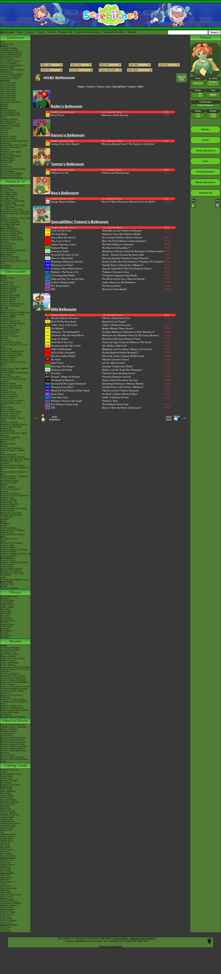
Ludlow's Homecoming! (63, 282)
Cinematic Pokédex (9, 119)
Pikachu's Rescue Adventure (13, 727)
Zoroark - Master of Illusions (13, 680)
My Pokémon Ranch (9, 480)
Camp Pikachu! (7, 733)
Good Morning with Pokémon (13, 250)
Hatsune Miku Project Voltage (13, 145)
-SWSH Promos (7, 864)
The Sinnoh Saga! (8, 203)
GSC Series (5, 614)
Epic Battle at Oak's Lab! (114, 345)
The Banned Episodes (10, 224)
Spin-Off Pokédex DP (9, 113)
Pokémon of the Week (10, 126)
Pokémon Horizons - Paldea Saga (15, 218)
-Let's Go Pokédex (8, 63)
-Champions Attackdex (10, 102)
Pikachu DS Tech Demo (11, 513)
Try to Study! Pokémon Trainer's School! (122, 237)
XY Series (4, 633)
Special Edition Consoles (11, 569)
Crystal (3, 526)
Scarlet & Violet (7, 282)
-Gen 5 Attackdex (8, 91)
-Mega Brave (6, 886)
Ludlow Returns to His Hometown (118, 282)
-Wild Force (5, 916)
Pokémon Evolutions (9, 235)
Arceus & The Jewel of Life (65, 254)
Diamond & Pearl (7, 444)
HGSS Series (6, 627)
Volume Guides (7, 607)
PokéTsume (5, 268)
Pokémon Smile (7, 327)
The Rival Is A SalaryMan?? (116, 248)
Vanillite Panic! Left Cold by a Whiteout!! (123, 265)
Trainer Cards (6, 776)
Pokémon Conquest (9, 422)
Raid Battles (5, 783)
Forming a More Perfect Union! (67, 268)
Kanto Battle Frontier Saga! (12, 201)
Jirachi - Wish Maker (9, 663)
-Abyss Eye (5, 875)
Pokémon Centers (8, 139)
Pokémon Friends (8, 291)
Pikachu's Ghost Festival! (11, 740)
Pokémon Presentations (11, 156)
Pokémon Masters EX (10, 297)
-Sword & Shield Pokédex (11, 65)
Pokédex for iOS (7, 440)
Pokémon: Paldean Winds (11, 240)
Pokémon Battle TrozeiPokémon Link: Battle (14, 374)
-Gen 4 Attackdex (8, 89)
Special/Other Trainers (124, 86)
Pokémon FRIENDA (9, 588)
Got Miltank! (57, 328)
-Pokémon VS (6, 923)
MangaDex (5, 599)
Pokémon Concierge (9, 257)
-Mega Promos (6, 860)
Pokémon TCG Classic (10, 785)
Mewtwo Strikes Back (10, 650)
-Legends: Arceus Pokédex (12, 70)
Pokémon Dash (7, 498)
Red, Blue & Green (8, 539)
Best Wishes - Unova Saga (12, 205)
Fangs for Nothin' (59, 338)
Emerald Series (7, 620)
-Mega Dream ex (7, 882)
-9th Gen (4, 130)
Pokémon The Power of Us (12, 708)
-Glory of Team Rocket (10, 895)
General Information (9, 596)
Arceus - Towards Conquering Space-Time (123, 254)
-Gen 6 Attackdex (8, 93)
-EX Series (5, 852)
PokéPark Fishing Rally (10, 515)
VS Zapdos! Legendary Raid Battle (119, 275)
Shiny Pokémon (7, 227)
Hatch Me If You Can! (62, 342)
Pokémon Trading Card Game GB (15, 554)
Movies (15, 641)
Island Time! (57, 363)
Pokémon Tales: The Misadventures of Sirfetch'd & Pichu (13, 261)
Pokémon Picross (8, 392)
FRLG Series (6, 618)
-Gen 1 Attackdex (8, 83)
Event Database (7, 171)
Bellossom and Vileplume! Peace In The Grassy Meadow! (130, 335)
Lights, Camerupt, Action (63, 244)
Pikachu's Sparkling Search (12, 749)
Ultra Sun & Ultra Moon (10, 343)
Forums (29, 32)
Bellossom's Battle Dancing (114, 115)
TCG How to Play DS (10, 437)
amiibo (3, 577)
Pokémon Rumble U (9, 416)
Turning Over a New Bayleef (64, 144)
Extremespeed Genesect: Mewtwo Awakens (123, 383)
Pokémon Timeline (8, 137)
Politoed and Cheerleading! (115, 173)
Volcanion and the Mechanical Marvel (13, 703)
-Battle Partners (7, 899)
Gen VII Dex (182, 77)
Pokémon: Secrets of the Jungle (66, 401)
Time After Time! (59, 397)
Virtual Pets (5, 575)
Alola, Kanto (57, 394)
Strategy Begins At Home (62, 201)
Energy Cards (6, 778)
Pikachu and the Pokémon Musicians (120, 390)
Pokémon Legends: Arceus (12, 315)
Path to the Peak (7, 244)
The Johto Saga (7, 196)
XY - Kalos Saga (7, 207)
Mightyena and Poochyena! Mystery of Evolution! (127, 349)
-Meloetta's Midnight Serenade (13, 689)
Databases (15, 37)
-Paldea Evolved (7, 836)
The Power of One (8, 652)
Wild (140, 86)
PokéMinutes (6, 246)
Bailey (81, 86)
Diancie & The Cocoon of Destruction (11, 696)
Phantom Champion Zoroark (116, 376)
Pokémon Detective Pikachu (13, 717)
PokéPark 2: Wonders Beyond (13, 424)
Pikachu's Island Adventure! (12, 742)
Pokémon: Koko (110, 401)
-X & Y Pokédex (7, 59)
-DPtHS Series (6, 849)
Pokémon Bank (7, 371)
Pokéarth (132, 32)
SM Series (4, 637)
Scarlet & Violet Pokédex (87, 32)
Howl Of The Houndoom (63, 321)
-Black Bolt (5, 806)
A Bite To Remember (61, 349)
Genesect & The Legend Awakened (68, 383)
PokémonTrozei (7, 511)
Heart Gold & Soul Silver (11, 448)
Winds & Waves (7, 278)
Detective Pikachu (8, 358)
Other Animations (8, 252)
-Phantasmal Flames (9, 802)
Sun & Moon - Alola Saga (11, 209)
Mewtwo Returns (8, 656)
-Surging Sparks (7, 817)
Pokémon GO (6, 293)
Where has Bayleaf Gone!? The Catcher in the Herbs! (128, 144)
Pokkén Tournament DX (11, 355)
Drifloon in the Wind (61, 369)
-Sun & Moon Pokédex (10, 61)
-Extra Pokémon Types (10, 774)
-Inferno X (4, 884)
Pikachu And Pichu (8, 729)
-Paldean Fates (7, 828)
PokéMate (4, 519)
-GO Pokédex (6, 72)
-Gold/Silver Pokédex (9, 50)
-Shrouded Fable (7, 821)
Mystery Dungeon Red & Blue (13, 508)
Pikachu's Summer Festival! (12, 738)
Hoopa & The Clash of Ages (12, 699)
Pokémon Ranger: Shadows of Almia (14, 473)
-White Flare (5, 808)
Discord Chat (6, 167)
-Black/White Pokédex (10, 57)
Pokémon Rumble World (11, 386)
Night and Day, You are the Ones (67, 279)
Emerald (4, 491)
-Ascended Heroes (8, 800)
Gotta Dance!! (6, 736)
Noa (108, 86)
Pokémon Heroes (8, 661)
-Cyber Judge (6, 918)
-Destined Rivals (7, 811)
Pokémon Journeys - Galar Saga (14, 212)
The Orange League (9, 194)
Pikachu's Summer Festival (115, 359)
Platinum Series (7, 624)
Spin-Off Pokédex (8, 111)
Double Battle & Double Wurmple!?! (120, 352)
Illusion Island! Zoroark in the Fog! (120, 380)
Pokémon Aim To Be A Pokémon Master (15, 215)
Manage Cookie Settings (143, 938)
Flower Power (57, 115)
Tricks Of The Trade (61, 230)
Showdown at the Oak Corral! (66, 345)
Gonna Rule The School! (63, 237)
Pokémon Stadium (8, 552)
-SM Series (5, 843)
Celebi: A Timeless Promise (115, 397)
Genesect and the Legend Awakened (11, 692)
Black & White (6, 407)
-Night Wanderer (7, 910)
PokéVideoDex (6, 248)
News (2, 42)
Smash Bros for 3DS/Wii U (12, 401)
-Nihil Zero (4, 880)
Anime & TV (15, 181)
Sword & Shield (7, 310)
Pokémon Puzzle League (11, 543)
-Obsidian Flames (8, 834)
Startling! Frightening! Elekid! (117, 366)
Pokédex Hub (65, 32)
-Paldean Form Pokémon (11, 177)
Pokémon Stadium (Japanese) (13, 549)
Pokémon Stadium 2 (9, 528)
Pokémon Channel (8, 500)
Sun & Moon (5, 340)
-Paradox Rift (6, 830)
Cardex (3, 117)
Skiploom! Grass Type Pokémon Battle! (121, 234)
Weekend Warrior (59, 248)
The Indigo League (8, 192)
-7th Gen (4, 134)
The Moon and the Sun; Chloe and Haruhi (123, 279)
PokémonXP (5, 143)
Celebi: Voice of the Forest (12, 658)
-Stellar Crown (6, 819)
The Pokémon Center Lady (64, 404)
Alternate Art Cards (8, 780)
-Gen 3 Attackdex (8, 87)
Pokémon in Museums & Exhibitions (11, 148)
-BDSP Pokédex (7, 68)
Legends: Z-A (6, 284)
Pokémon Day (6, 154)
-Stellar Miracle (7, 908)
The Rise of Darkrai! (9, 674)
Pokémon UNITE (8, 299)
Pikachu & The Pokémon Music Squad (14, 760)
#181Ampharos (54, 418)
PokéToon (4, 242)
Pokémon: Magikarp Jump (12, 351)
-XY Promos (5, 869)
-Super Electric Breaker (10, 903)
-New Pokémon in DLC (10, 175)
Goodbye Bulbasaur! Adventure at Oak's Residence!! (128, 332)
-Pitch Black (5, 793)
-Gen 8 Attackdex (8, 98)
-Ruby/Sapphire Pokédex (11, 53)
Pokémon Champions (9, 287)
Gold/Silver (5, 524)
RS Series (4, 616)
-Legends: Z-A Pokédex (10, 76)
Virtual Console (7, 567)
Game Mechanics (8, 121)
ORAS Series (6, 635)
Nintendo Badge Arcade (10, 403)
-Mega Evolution (7, 804)
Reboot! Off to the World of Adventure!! (122, 407)
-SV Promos (5, 862)
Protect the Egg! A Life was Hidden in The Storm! (127, 342)
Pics (167, 115)
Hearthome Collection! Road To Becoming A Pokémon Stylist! (133, 251)
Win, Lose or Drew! (61, 241)
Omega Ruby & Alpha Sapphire (14, 368)
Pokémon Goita (7, 584)
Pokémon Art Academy (10, 377)
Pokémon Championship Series (14, 141)
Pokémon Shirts (7, 160)
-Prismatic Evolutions (9, 815)
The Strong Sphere (60, 285)
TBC (53, 289)
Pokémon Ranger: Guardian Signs (12, 451)
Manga (15, 592)
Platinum (4, 446)
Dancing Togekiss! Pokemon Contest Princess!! (125, 258)
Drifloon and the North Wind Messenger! (122, 369)
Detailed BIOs (6, 603)
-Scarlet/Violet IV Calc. (10, 124)
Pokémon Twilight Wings (11, 233)
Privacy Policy (120, 938)
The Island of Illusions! (62, 380)
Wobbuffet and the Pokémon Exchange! (122, 230)
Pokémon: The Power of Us (65, 272)
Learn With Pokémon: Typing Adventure (13, 434)
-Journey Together (8, 813)
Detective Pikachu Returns (12, 304)
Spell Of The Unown (9, 654)
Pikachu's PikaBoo (8, 731)
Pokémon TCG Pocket (10, 306)
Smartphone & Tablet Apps (12, 573)
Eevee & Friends (7, 755)
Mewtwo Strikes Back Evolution (14, 710)
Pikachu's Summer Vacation (12, 725)
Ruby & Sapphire (7, 487)
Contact (40, 32)
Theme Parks (6, 162)
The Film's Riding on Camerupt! (118, 244)
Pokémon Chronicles (9, 220)
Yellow (3, 541)
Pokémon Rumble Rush (11, 353)
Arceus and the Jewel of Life (13, 678)
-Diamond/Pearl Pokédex (11, 55)
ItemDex (4, 104)
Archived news (6, 44)
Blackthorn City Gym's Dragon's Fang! (121, 338)
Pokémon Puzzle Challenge (12, 530)
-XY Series (5, 845)
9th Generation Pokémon (11, 173)
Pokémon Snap (7, 545)
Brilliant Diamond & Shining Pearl (15, 312)
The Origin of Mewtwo (10, 648)
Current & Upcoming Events (12, 169)
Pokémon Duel (6, 399)
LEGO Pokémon (7, 158)
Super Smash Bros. (9, 556)
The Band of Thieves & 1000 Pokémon (13, 380)
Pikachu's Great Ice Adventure (14, 746)
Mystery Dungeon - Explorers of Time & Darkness (14, 477)
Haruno (90, 86)
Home (19, 32)
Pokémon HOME (7, 317)
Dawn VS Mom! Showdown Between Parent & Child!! (128, 201)
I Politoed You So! (59, 173)
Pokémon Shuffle (8, 383)
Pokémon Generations (10, 231)
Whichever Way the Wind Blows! (67, 335)
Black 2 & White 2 (8, 409)
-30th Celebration (8, 791)
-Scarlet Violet (6, 839)
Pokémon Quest (7, 360)
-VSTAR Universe (8, 920)
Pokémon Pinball (7, 547)
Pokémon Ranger (8, 506)
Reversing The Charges (62, 366)
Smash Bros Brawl (8, 483)
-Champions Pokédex (9, 78)
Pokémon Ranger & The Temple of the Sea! (14, 670)
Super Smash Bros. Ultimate (13, 362)
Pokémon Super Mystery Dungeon (11, 389)
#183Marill (168, 418)
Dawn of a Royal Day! (62, 258)
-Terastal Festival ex (9, 901)
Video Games (15, 271)
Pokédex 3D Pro (7, 431)
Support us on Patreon (110, 946)
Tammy (100, 86)
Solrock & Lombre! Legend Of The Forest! (123, 356)
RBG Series (5, 609)
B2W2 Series (6, 631)
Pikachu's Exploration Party (116, 318)
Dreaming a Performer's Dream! (67, 261)
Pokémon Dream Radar (10, 412)
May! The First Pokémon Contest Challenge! (124, 241)
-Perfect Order (6, 798)
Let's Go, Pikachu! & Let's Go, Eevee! (14, 346)
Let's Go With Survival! (113, 363)
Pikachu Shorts (15, 721)
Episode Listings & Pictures (12, 186)
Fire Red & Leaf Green (10, 489)
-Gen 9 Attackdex (8, 100)
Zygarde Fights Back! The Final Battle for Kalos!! (127, 268)
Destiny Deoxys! (7, 665)
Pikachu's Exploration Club (12, 744)
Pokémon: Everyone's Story (115, 272)
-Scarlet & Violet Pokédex (11, 74)
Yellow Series (6, 611)
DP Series (4, 622)
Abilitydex (4, 109)
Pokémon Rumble (8, 455)
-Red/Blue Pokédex (8, 48)
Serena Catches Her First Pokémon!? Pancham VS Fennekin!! (133, 261)
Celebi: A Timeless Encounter (116, 325)
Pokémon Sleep (7, 302)
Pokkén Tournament (9, 396)
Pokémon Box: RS (8, 502)
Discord (51, 32)
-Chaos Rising (6, 795)
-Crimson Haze (7, 914)
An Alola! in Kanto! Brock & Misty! (120, 394)
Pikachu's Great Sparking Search (118, 373)
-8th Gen (4, 132)
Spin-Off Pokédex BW (10, 115)
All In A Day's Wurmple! (63, 352)
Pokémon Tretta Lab (9, 414)
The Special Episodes (10, 222)
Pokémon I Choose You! (11, 706)
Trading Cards (15, 765)
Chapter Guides (7, 605)
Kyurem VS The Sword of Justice (15, 686)
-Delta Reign (5, 789)
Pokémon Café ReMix (10, 295)
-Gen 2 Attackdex (8, 85)
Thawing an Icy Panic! (62, 265)
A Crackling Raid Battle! (63, 275)
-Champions (5, 128)
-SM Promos (5, 867)
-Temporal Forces (8, 826)
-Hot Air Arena (6, 897)
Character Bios (7, 190)
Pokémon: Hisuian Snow (11, 237)
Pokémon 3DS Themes (10, 571)
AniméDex (4, 188)
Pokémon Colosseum (9, 493)
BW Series (5, 629)
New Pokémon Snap (9, 332)
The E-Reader (6, 517)
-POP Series (5, 871)
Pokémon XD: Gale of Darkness (14, 496)
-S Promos (5, 929)
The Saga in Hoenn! (9, 199)
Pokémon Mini (6, 532)
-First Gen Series (8, 856)
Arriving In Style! (60, 251)
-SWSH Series (6, 841)
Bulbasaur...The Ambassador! (65, 332)
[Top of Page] (209, 941)
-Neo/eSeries (6, 854)
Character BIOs (7, 601)
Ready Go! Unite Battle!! (114, 289)
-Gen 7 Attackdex (8, 96)
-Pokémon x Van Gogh (10, 152)
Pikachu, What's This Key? (12, 757)
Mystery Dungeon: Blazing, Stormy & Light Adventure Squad (15, 458)
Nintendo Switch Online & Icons (14, 580)
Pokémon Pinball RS (9, 504)
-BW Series (5, 847)
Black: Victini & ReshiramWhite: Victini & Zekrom (14, 683)
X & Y (2, 366)
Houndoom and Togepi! (114, 321)
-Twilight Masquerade (9, 824)
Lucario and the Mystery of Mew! (15, 667)
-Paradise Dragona (8, 905)
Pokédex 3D (5, 429)
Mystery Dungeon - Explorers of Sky (14, 469)
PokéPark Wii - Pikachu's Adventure (11, 462)
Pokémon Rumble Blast (10, 427)
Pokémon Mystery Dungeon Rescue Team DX (12, 324)
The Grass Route (59, 234)
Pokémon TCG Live (9, 336)
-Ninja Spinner (6, 877)
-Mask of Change (8, 912)
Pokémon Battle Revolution (12, 465)
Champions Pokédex (114, 32)
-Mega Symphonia (8, 888)
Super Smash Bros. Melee (12, 534)
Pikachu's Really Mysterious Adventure (13, 752)
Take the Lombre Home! (63, 356)
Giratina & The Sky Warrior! (12, 676)
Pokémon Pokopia (8, 289)
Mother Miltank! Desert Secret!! (118, 328)
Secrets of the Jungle (9, 712)
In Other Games (7, 564)
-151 (2, 832)
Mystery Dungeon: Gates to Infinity (12, 419)
